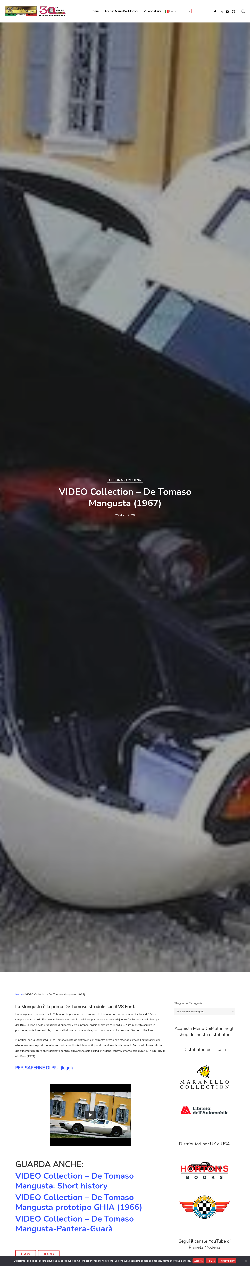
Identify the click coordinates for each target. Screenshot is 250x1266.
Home (19, 994)
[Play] (90, 1115)
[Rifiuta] (245, 1261)
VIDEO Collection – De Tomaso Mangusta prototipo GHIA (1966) (78, 1202)
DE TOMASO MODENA (125, 480)
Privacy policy (227, 1260)
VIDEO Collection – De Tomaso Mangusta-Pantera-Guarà (74, 1223)
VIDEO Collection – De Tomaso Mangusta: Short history (74, 1180)
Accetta (198, 1260)
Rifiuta (211, 1260)
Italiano (172, 11)
